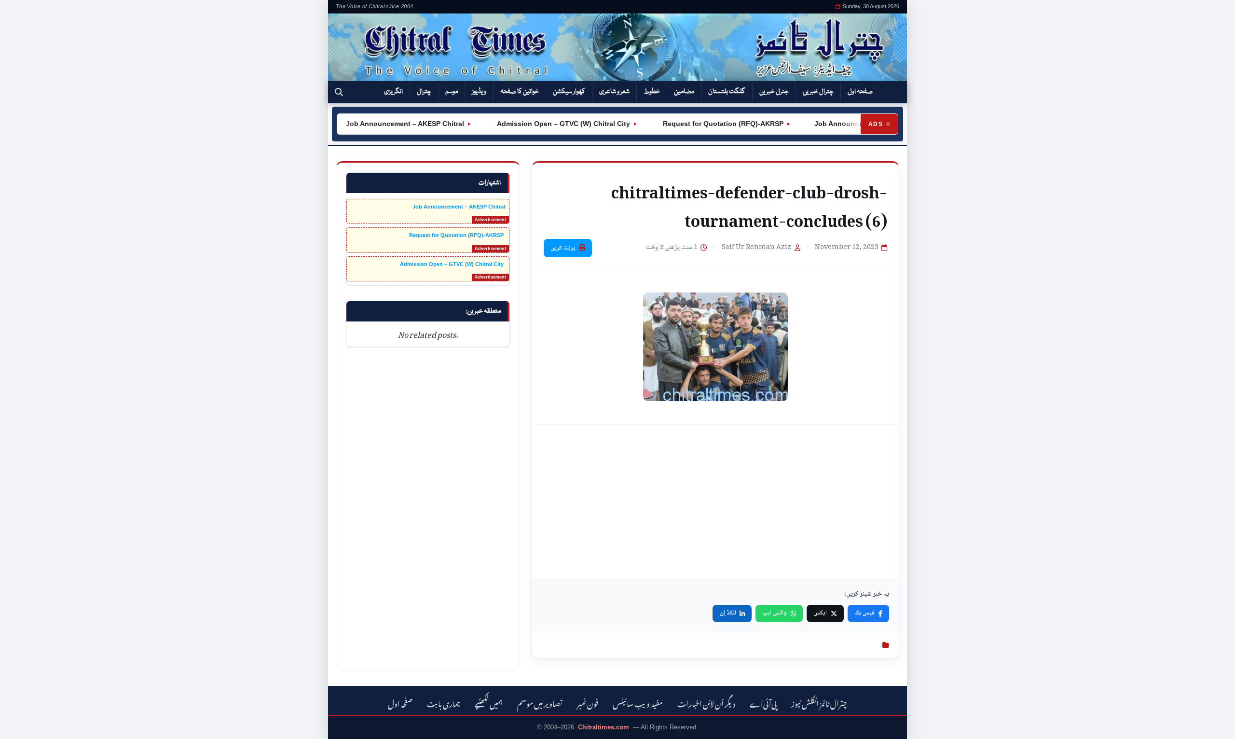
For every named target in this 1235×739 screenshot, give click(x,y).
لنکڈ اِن (728, 613)
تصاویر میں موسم (540, 702)
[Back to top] (22, 725)
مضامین (684, 91)
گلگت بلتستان (726, 91)
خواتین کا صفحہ (519, 91)
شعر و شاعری (614, 91)
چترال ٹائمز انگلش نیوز (819, 702)
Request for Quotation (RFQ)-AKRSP (707, 123)
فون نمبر (587, 702)
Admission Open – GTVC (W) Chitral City (547, 123)
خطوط (652, 91)
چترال (424, 91)
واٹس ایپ (774, 613)
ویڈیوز (479, 91)
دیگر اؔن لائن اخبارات (706, 702)
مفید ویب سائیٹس (638, 702)
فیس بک (864, 613)
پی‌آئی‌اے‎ (763, 702)
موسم (451, 91)
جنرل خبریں (774, 91)
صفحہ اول (860, 91)
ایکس (820, 613)
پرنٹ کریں (563, 248)
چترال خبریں (818, 91)
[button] (339, 92)
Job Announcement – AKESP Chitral (390, 123)
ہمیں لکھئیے (489, 702)
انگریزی (393, 91)
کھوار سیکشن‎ (569, 91)
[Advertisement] (715, 502)
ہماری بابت (443, 702)
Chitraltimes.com (603, 727)
